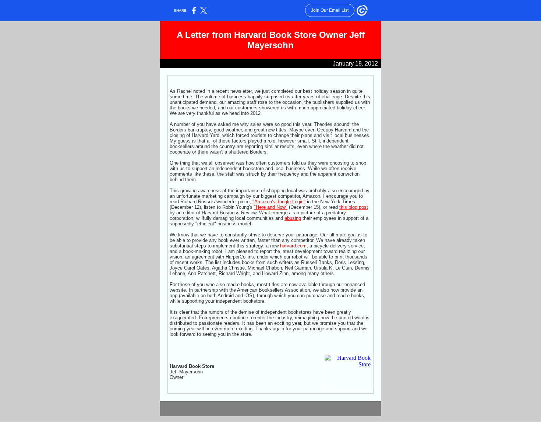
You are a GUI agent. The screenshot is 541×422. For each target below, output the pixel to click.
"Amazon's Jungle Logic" (278, 201)
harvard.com (293, 246)
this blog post (353, 207)
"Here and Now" (270, 207)
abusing (292, 218)
